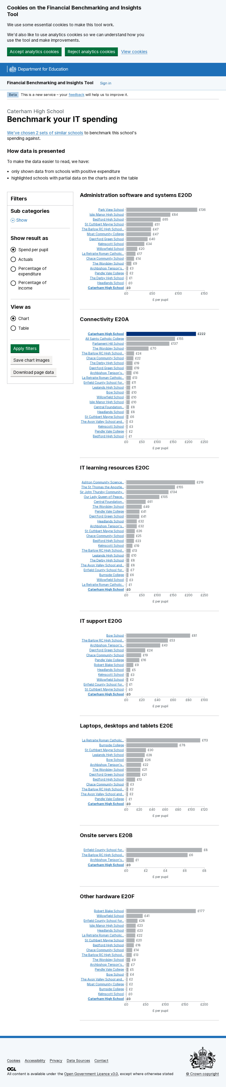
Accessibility (35, 1060)
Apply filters (25, 348)
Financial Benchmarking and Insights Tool (50, 82)
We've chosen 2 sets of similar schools (45, 132)
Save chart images (31, 360)
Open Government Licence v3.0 (91, 1074)
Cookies (13, 1060)
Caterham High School (35, 111)
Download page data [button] (33, 372)
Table (23, 328)
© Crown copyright (202, 1074)
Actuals (25, 259)
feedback (76, 94)
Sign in (105, 83)
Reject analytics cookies (91, 51)
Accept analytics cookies (34, 51)
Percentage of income (32, 285)
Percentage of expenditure (32, 271)
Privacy (56, 1060)
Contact (101, 1060)
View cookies (134, 52)
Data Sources (78, 1060)
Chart (23, 318)
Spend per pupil (33, 249)
